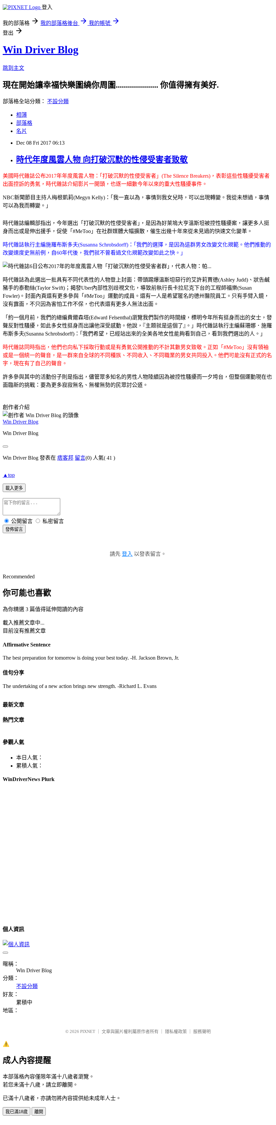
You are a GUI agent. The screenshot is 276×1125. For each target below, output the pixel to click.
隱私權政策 (176, 1031)
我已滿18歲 (16, 1111)
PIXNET (87, 1031)
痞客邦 (65, 458)
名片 (21, 131)
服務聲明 (202, 1031)
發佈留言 (14, 529)
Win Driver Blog (40, 50)
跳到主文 (13, 68)
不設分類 (58, 101)
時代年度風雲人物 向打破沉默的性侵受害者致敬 (102, 159)
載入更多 (14, 488)
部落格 (24, 123)
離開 (38, 1111)
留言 (80, 458)
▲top (9, 475)
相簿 (21, 115)
